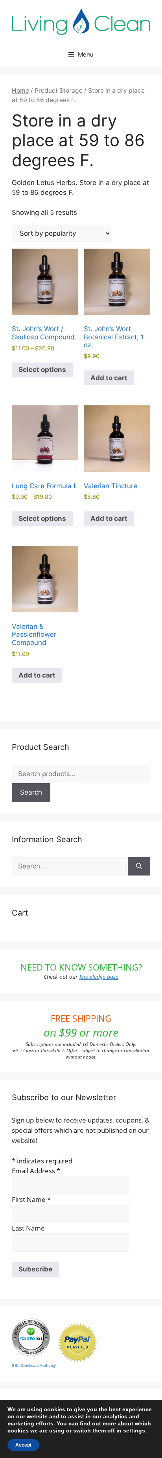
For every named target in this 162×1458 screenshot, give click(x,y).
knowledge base (98, 976)
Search (31, 792)
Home (20, 90)
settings (134, 1430)
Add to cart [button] (108, 378)
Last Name (28, 1228)
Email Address (36, 1170)
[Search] (139, 866)
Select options (42, 370)
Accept (23, 1445)
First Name (31, 1199)
